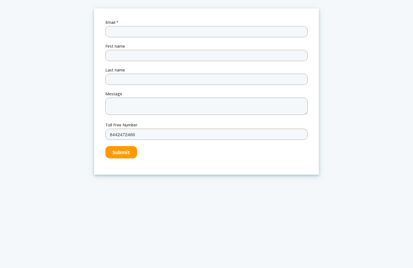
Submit (121, 152)
